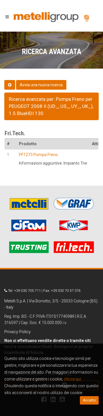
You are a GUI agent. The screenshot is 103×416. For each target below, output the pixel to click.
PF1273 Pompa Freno (38, 154)
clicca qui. (73, 379)
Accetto (89, 400)
